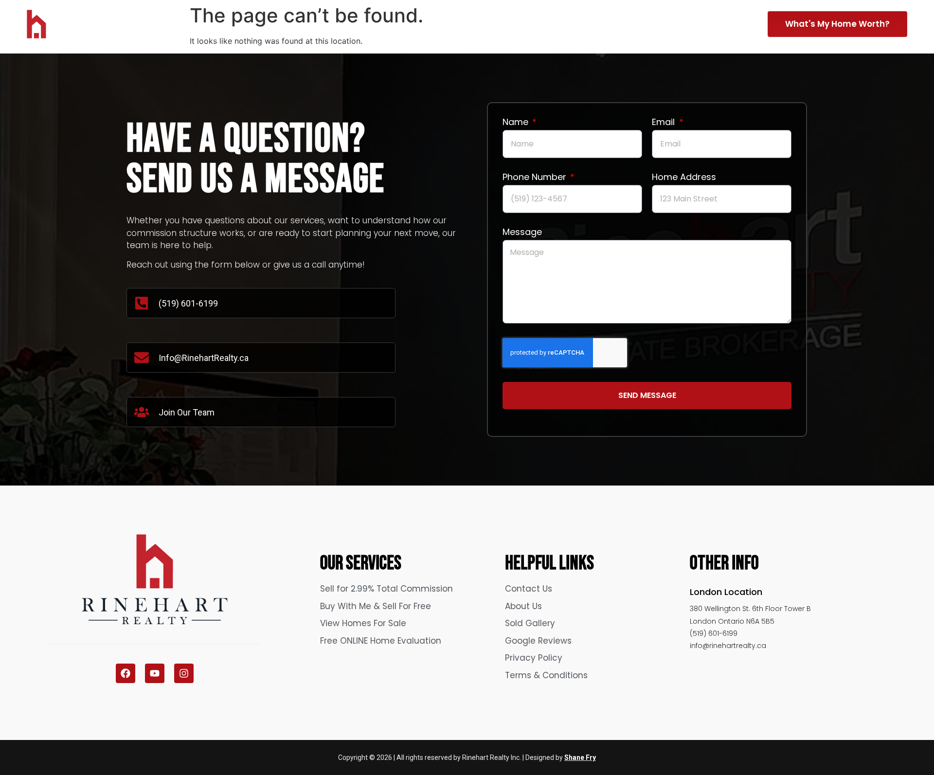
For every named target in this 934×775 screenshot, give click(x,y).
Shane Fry (580, 757)
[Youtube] (154, 673)
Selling (531, 22)
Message (522, 233)
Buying (597, 22)
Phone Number (536, 178)
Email (664, 123)
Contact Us (724, 22)
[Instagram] (184, 673)
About (662, 22)
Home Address (684, 178)
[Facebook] (125, 673)
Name (517, 123)
